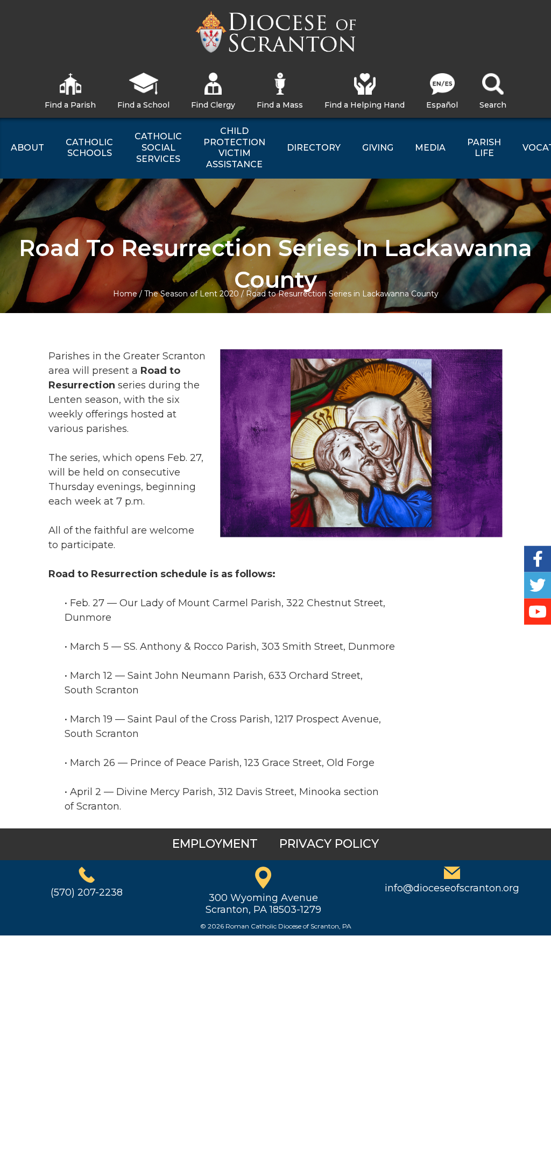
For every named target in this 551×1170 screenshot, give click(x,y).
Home (125, 294)
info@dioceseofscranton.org (452, 888)
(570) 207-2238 (87, 892)
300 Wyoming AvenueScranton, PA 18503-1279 (263, 904)
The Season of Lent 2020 (191, 294)
